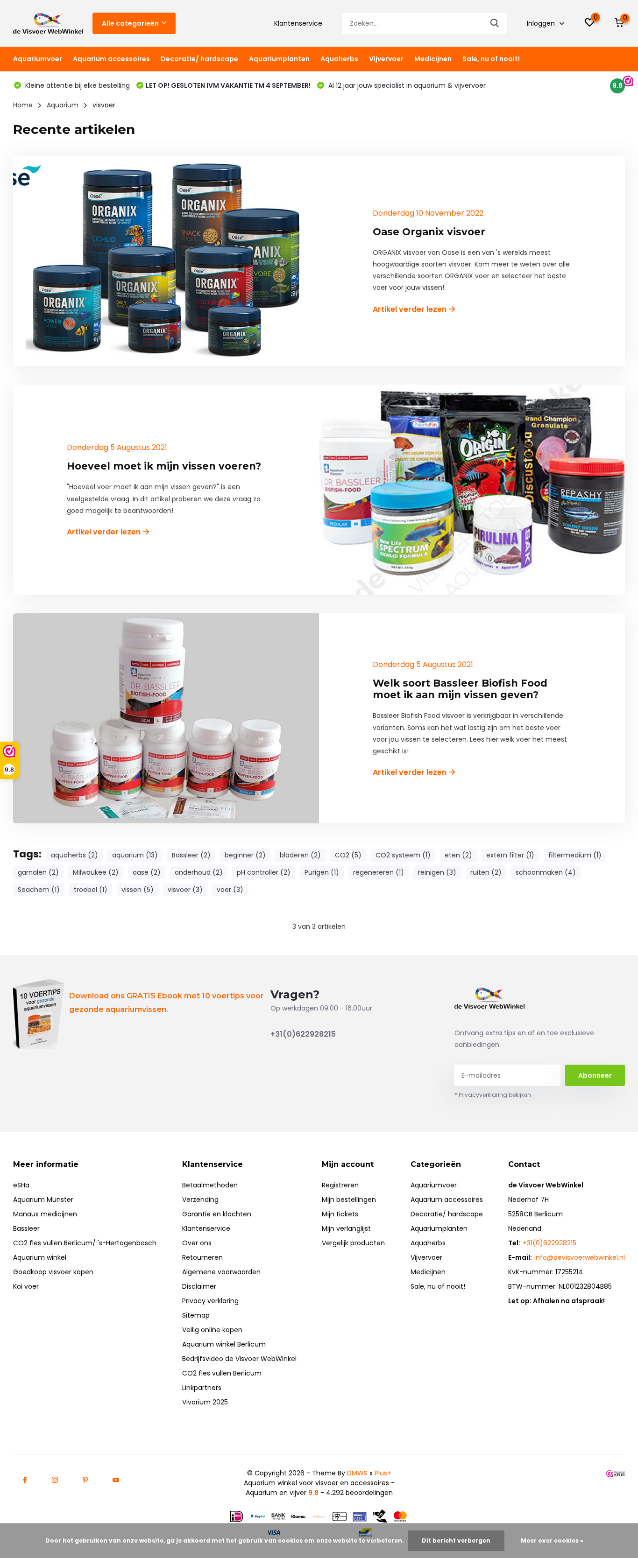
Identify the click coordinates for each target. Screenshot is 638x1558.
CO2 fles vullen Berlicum (222, 1373)
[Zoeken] (495, 23)
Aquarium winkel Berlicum (224, 1344)
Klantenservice (298, 23)
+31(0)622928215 (303, 1034)
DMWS (357, 1473)
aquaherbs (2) (74, 855)
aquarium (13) (135, 855)
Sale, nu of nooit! (491, 58)
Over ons (197, 1243)
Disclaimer (199, 1286)
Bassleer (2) (191, 855)
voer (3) (230, 889)
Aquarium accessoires (111, 58)
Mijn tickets (340, 1214)
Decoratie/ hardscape (199, 58)
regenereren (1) (378, 872)
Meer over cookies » (552, 1540)
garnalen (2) (38, 872)
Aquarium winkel (39, 1257)
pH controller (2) (264, 872)
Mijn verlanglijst (346, 1228)
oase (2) (147, 872)
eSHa (21, 1185)
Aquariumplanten (279, 58)
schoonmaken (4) (546, 872)
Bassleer (26, 1228)
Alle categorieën (130, 23)
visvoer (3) (185, 889)
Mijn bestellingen (349, 1199)
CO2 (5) (348, 855)
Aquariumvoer (37, 58)
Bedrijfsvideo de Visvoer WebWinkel (239, 1358)
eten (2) (458, 855)
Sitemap (196, 1315)
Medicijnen (433, 58)
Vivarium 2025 (205, 1402)
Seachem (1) (39, 889)
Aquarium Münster (43, 1199)
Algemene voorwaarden (221, 1272)
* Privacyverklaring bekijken (492, 1095)
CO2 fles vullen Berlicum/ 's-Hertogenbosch (84, 1243)
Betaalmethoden (210, 1185)
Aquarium (62, 105)
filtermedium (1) (575, 855)
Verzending (200, 1199)
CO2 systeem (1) (403, 855)
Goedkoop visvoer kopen (53, 1272)
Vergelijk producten (353, 1243)
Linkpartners (201, 1387)
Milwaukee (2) (96, 872)
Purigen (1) (322, 872)
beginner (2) (245, 855)
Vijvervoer (386, 58)
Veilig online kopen (212, 1329)
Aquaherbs (339, 58)
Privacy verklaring (210, 1300)
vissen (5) (137, 889)
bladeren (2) (300, 855)
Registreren (340, 1185)
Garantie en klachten (216, 1214)
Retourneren (202, 1257)
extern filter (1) (510, 855)
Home (23, 105)
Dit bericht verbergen (456, 1540)
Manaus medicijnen (45, 1214)
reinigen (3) (437, 872)
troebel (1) (90, 889)
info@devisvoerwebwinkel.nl (579, 1257)
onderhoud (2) (199, 872)
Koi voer (26, 1286)
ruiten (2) (486, 872)
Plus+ (383, 1473)
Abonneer (595, 1075)
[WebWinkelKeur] (615, 1473)
